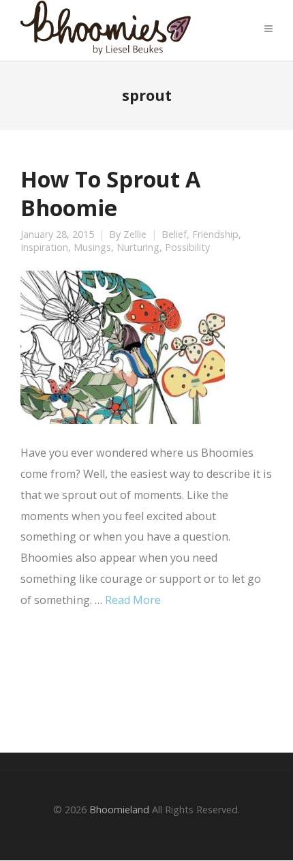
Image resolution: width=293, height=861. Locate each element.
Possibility (187, 247)
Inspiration (44, 247)
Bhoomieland (119, 809)
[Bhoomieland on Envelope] (113, 680)
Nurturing (138, 247)
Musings (92, 247)
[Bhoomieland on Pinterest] (188, 679)
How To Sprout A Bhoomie (110, 193)
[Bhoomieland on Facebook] (37, 679)
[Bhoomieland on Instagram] (150, 679)
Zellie (134, 234)
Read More (133, 599)
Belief (174, 234)
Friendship (215, 234)
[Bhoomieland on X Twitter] (75, 679)
